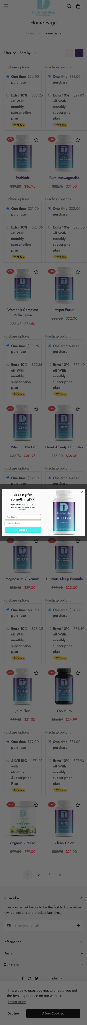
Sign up (23, 529)
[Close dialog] (82, 492)
